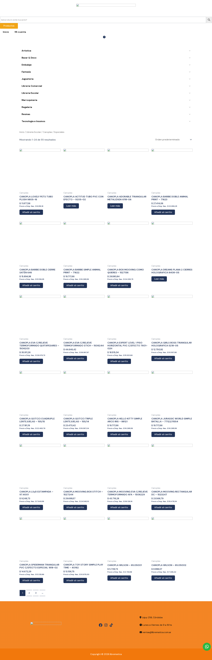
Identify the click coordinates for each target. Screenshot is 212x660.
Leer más (71, 205)
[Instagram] (106, 625)
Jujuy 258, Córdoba (152, 617)
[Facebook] (100, 625)
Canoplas (47, 132)
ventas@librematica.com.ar (156, 632)
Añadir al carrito (31, 212)
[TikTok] (111, 625)
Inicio (6, 31)
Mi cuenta (20, 31)
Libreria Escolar (33, 132)
